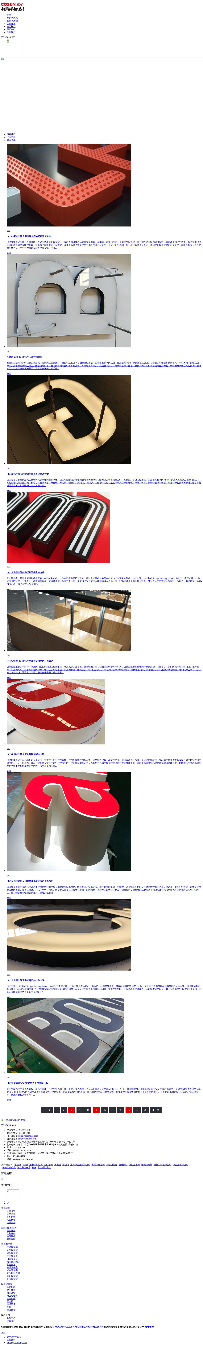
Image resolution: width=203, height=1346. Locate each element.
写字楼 (10, 1301)
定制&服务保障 (8, 1227)
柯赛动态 (11, 134)
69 (137, 1110)
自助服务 (11, 1230)
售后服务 (11, 1236)
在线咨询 (11, 1340)
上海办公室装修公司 (80, 1164)
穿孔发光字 (12, 1276)
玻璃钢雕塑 (146, 1164)
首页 (9, 15)
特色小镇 (11, 1298)
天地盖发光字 (13, 1261)
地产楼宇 (11, 1290)
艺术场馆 (11, 1310)
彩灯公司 (48, 1164)
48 (120, 1110)
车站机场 (11, 1287)
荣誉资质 (11, 1222)
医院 (9, 1307)
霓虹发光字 (12, 1247)
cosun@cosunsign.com (28, 1136)
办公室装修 (134, 1164)
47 (112, 1110)
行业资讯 (11, 137)
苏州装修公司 (98, 1164)
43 (80, 1110)
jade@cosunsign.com (27, 1139)
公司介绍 (11, 1211)
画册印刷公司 (36, 1164)
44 (88, 1110)
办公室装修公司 (180, 1164)
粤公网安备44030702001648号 (89, 1327)
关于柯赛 (11, 26)
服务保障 (11, 1239)
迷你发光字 (12, 1256)
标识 (34, 1167)
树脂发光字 (12, 1253)
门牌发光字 (12, 1259)
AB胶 (25, 1164)
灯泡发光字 (12, 1279)
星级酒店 (11, 1304)
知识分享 (11, 140)
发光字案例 (12, 21)
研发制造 (11, 1214)
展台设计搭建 (44, 1167)
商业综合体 (12, 1296)
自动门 (65, 1164)
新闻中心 (11, 29)
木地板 (57, 1164)
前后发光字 (12, 1267)
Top (3, 1332)
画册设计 (123, 1164)
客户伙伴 (11, 1217)
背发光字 (11, 1264)
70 (145, 1110)
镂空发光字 (12, 1270)
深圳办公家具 (23, 1167)
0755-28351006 (14, 1337)
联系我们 (11, 32)
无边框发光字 (13, 1273)
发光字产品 (12, 18)
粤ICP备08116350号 (64, 1327)
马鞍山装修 (111, 1164)
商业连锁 (11, 1293)
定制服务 (11, 23)
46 (105, 1110)
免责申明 (149, 1327)
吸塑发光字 (12, 1250)
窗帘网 (18, 1164)
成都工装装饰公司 (162, 1164)
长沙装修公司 (9, 1167)
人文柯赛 (11, 1220)
